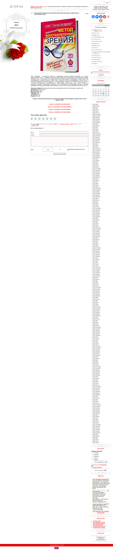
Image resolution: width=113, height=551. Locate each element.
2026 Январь (96, 431)
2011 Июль (95, 145)
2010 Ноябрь (96, 137)
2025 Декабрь (96, 429)
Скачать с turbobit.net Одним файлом (59, 104)
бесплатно (62, 124)
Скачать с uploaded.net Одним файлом (60, 112)
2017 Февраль (96, 256)
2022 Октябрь (96, 368)
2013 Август (95, 186)
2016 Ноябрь (96, 251)
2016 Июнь (95, 242)
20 (101, 93)
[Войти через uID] (93, 16)
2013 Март (95, 178)
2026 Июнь (95, 439)
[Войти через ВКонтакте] (97, 16)
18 (95, 93)
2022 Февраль (96, 355)
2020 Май (95, 320)
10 (93, 91)
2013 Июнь (95, 183)
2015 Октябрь (96, 229)
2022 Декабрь (96, 371)
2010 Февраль (96, 122)
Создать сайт (97, 521)
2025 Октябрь (96, 426)
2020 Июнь (95, 322)
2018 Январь (96, 274)
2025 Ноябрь (96, 427)
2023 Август (95, 384)
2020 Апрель (96, 318)
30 (108, 95)
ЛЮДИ (95, 63)
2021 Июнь (95, 342)
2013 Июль (95, 185)
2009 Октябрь (96, 115)
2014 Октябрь (96, 209)
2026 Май (95, 437)
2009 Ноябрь (96, 117)
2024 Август (95, 403)
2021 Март (95, 337)
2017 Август (95, 266)
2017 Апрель (96, 259)
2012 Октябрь (96, 170)
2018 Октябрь (96, 289)
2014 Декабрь (96, 213)
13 (101, 91)
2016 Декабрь (96, 252)
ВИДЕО (95, 35)
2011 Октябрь (96, 150)
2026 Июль (95, 441)
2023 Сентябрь (96, 386)
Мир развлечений (98, 524)
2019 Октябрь (96, 308)
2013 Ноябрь (96, 191)
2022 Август (95, 365)
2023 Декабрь (96, 391)
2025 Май (95, 417)
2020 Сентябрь (96, 327)
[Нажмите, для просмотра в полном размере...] (59, 72)
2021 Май (95, 340)
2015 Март (95, 218)
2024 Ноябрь (96, 408)
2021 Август (95, 345)
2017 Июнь (95, 262)
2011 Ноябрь (96, 152)
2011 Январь (96, 140)
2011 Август (95, 147)
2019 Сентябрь (96, 307)
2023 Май (95, 379)
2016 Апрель (96, 239)
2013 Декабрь (96, 193)
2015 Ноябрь (96, 231)
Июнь (41, 6)
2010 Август (95, 132)
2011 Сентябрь (96, 148)
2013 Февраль (96, 176)
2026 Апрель (96, 436)
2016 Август (95, 246)
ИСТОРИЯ (96, 49)
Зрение (71, 124)
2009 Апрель (96, 106)
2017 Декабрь (96, 272)
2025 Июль (95, 421)
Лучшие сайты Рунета (99, 526)
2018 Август (95, 285)
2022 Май (95, 360)
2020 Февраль (96, 315)
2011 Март (95, 143)
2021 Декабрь (96, 351)
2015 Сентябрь (96, 228)
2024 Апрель (96, 398)
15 (106, 91)
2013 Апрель (96, 180)
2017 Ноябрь (96, 271)
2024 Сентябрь (96, 404)
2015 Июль (95, 224)
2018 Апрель (96, 279)
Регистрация (101, 9)
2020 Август (95, 325)
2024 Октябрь (96, 406)
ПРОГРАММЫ (97, 37)
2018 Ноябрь (96, 290)
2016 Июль (95, 244)
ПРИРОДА (96, 59)
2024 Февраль (96, 394)
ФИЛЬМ (95, 43)
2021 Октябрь (96, 348)
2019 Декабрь (96, 312)
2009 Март (95, 104)
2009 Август (95, 112)
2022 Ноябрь (96, 370)
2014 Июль (95, 205)
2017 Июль (95, 264)
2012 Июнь (95, 163)
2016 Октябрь (96, 249)
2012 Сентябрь (96, 168)
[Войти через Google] (108, 16)
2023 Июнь (95, 381)
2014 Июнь (95, 203)
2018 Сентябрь (96, 287)
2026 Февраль (96, 432)
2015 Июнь (95, 223)
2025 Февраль (96, 412)
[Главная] (107, 3)
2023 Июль (95, 383)
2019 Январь (96, 294)
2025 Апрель (96, 416)
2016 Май (95, 241)
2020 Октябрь (96, 328)
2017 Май (95, 261)
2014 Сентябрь (96, 208)
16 (108, 91)
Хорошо (96, 454)
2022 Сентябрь (96, 366)
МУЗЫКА (95, 41)
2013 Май (95, 181)
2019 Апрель (96, 299)
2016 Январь (96, 234)
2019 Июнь (95, 302)
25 (95, 95)
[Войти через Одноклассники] (101, 20)
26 (98, 95)
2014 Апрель (96, 200)
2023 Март (95, 376)
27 (101, 95)
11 (95, 91)
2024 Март (95, 396)
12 (98, 91)
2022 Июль (95, 363)
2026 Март (95, 434)
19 (98, 93)
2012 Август (95, 167)
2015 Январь (96, 214)
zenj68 (55, 124)
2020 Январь (96, 313)
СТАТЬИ (95, 39)
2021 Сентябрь (96, 346)
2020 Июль (95, 323)
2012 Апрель (96, 160)
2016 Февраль (96, 236)
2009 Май (95, 107)
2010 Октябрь (96, 135)
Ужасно (96, 459)
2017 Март (95, 257)
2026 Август (95, 442)
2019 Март (95, 297)
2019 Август (95, 305)
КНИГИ (37, 124)
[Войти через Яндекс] (104, 16)
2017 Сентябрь (96, 267)
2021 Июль (95, 343)
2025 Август (95, 422)
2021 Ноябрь (96, 350)
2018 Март (95, 277)
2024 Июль (95, 401)
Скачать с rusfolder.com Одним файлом (59, 109)
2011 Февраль (96, 142)
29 (106, 95)
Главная (32, 6)
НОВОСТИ (96, 29)
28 (103, 95)
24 (93, 95)
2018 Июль (95, 284)
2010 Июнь (95, 129)
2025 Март (95, 414)
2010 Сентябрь (96, 134)
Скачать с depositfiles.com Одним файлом (59, 106)
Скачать (68, 124)
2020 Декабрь (96, 332)
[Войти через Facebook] (100, 16)
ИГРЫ (94, 47)
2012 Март (95, 158)
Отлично (96, 452)
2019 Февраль (96, 295)
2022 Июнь (95, 361)
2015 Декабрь (96, 233)
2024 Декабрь (96, 409)
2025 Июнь (95, 419)
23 (108, 93)
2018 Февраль (96, 275)
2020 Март (95, 317)
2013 (37, 6)
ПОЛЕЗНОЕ (96, 57)
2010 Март (95, 124)
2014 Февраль (96, 196)
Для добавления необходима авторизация (101, 512)
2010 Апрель (96, 125)
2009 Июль (95, 110)
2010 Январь (96, 120)
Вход (107, 9)
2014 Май (95, 201)
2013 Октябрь (96, 190)
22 (106, 93)
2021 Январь (96, 333)
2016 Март (95, 238)
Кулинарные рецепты (99, 527)
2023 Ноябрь (96, 389)
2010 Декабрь (96, 139)
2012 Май (95, 162)
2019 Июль (95, 304)
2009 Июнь (95, 109)
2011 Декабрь (96, 153)
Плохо (96, 458)
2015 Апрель (96, 219)
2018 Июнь (95, 282)
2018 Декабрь (96, 292)
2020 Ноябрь (96, 330)
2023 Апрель (96, 378)
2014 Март (95, 198)
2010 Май (95, 127)
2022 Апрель (96, 358)
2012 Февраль (96, 157)
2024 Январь (96, 393)
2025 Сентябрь (96, 424)
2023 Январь (96, 373)
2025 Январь (96, 411)
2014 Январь (96, 195)
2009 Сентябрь (96, 114)
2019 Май (95, 300)
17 (93, 93)
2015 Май (95, 221)
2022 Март (95, 356)
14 (103, 91)
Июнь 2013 (101, 83)
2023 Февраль (96, 375)
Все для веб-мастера (99, 522)
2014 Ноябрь (96, 211)
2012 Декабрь (96, 173)
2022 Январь (96, 353)
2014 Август (95, 206)
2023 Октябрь (96, 388)
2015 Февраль (96, 216)
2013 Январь (96, 175)
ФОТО (95, 33)
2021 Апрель (96, 338)
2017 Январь (96, 254)
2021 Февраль (96, 335)
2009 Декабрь (96, 119)
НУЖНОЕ (95, 55)
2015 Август (95, 226)
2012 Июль (95, 165)
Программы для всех (99, 523)
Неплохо (96, 456)
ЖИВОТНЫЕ (96, 61)
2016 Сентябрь (96, 247)
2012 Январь (96, 155)
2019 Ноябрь (96, 310)
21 (45, 6)
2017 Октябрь (96, 269)
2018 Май (95, 280)
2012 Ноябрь (96, 172)
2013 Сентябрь (96, 188)
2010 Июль (95, 130)
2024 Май (95, 399)
